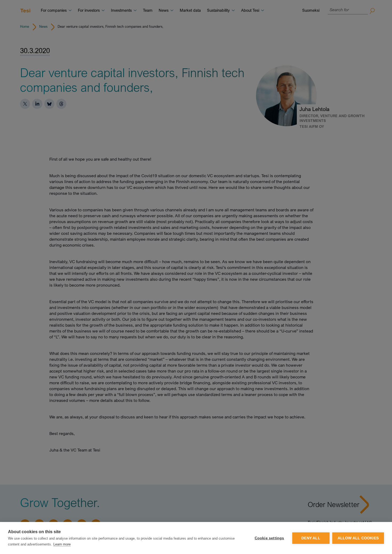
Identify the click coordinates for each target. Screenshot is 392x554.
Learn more (62, 544)
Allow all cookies (358, 538)
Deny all (310, 538)
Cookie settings (269, 538)
